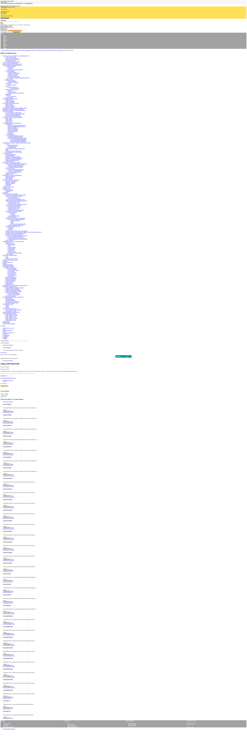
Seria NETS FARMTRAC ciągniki (15, 137)
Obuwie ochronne (12, 247)
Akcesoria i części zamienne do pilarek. (14, 211)
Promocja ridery (6, 322)
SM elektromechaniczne (10, 300)
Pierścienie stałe (9, 283)
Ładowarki (10, 68)
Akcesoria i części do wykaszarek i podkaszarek (15, 218)
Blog (4, 47)
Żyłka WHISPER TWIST (8, 616)
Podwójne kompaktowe (10, 280)
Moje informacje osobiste (8, 726)
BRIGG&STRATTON (8, 330)
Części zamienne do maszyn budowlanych (16, 237)
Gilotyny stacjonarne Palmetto (14, 293)
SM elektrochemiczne (10, 299)
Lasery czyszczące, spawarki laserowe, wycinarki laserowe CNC (16, 55)
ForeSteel (5, 338)
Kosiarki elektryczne (12, 146)
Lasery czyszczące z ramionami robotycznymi (12, 63)
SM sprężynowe (9, 298)
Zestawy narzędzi (9, 79)
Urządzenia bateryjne (7, 153)
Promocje (5, 37)
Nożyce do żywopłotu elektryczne (15, 170)
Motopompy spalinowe (7, 264)
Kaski (9, 246)
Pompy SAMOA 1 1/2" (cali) (12, 317)
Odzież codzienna (9, 254)
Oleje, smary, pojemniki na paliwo (10, 255)
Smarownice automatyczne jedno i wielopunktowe (13, 297)
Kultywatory (8, 185)
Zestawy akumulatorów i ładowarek (15, 69)
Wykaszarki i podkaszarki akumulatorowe (14, 157)
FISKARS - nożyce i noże (8, 186)
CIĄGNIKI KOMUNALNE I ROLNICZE (12, 123)
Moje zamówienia (6, 723)
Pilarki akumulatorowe (10, 155)
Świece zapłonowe (9, 240)
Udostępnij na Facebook (8, 380)
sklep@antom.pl (29, 3)
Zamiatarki (5, 261)
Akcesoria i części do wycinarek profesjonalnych (16, 233)
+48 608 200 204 (18, 3)
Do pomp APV (11, 276)
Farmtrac (5, 44)
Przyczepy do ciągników (8, 111)
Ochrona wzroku (11, 248)
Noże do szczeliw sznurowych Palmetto (14, 291)
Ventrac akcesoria (9, 120)
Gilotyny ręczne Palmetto (13, 294)
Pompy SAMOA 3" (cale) (11, 320)
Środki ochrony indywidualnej (12, 89)
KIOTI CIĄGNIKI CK (13, 127)
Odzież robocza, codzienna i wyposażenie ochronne (13, 241)
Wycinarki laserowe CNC (11, 60)
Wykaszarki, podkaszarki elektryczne (15, 166)
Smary (7, 257)
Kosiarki (7, 144)
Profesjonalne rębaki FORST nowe (10, 98)
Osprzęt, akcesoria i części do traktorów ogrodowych (16, 200)
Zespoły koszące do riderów (14, 206)
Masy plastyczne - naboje (11, 310)
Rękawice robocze (12, 251)
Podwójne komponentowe (11, 278)
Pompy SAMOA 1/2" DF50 (11, 315)
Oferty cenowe (4, 352)
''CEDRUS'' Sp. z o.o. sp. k (8, 328)
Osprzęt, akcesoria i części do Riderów (13, 205)
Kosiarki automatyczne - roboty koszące (14, 152)
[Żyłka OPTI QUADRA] (8, 475)
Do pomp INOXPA (12, 272)
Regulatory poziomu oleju (8, 304)
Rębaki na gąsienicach (10, 101)
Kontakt (4, 48)
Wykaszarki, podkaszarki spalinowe (15, 167)
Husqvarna (5, 40)
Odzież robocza (9, 242)
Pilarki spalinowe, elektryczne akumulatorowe (12, 175)
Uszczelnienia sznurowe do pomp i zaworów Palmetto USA (15, 285)
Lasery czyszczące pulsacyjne (12, 58)
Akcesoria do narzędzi (12, 87)
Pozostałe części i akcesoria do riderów (16, 210)
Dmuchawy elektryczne (10, 182)
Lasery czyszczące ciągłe (11, 57)
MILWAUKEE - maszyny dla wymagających (12, 65)
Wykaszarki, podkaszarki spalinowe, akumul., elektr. (16, 163)
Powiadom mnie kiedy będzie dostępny (8, 378)
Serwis (4, 38)
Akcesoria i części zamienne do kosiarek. (14, 196)
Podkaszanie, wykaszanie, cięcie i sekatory (11, 162)
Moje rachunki (6, 724)
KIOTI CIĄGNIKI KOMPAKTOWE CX (17, 126)
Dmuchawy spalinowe (10, 183)
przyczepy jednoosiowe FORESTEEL (13, 112)
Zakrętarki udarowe (12, 84)
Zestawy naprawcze (10, 281)
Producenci (3, 325)
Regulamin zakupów (71, 725)
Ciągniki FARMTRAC (10, 134)
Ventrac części (8, 121)
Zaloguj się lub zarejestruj (8, 1)
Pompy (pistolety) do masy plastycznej (13, 309)
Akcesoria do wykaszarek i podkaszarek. (16, 219)
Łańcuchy (13, 213)
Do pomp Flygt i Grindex (13, 270)
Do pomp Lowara (12, 273)
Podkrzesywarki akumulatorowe (12, 160)
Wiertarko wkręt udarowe (13, 82)
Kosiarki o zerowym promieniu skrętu (13, 150)
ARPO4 (7, 307)
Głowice (12, 221)
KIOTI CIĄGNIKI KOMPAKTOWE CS (16, 125)
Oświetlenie (8, 95)
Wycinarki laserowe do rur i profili (13, 61)
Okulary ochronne (12, 91)
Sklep (4, 36)
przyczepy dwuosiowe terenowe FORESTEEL (15, 113)
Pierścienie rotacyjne (10, 284)
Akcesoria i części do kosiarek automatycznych (15, 199)
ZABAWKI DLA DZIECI (8, 265)
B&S (4, 329)
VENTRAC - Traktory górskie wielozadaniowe (13, 117)
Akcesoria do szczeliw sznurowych (10, 286)
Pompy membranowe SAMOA (9, 313)
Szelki (12, 222)
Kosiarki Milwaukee (12, 72)
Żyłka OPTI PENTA (7, 573)
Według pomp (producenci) (11, 268)
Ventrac (4, 41)
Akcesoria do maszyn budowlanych (15, 236)
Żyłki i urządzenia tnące (16, 220)
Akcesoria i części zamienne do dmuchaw (14, 234)
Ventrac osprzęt (9, 119)
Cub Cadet (5, 333)
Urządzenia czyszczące (7, 189)
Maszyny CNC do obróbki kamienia (10, 62)
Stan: (2, 369)
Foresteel (5, 45)
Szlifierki (5, 263)
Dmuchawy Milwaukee (13, 74)
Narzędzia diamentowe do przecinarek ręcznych (18, 239)
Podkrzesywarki (6, 188)
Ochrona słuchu (11, 249)
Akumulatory (11, 67)
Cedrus (4, 331)
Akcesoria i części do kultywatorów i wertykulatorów (16, 230)
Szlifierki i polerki (9, 97)
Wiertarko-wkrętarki (10, 161)
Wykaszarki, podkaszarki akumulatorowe (16, 164)
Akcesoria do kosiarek (12, 197)
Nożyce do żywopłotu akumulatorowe (13, 159)
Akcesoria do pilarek (15, 88)
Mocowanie (8, 83)
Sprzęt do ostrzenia (12, 217)
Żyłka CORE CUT (6, 700)
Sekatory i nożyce (9, 174)
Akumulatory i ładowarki (11, 66)
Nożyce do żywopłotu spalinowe (15, 171)
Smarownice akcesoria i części (12, 302)
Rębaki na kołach (9, 99)
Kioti (4, 43)
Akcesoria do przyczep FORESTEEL (13, 116)
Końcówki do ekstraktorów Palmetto (13, 290)
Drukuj (4, 381)
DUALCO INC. (6, 335)
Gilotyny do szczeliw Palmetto (12, 292)
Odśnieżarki (5, 192)
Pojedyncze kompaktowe (11, 279)
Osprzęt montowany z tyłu (13, 203)
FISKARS (5, 337)
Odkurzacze (8, 191)
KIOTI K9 (10, 133)
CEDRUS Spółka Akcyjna (8, 332)
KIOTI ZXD (11, 132)
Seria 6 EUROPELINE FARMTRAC (18, 140)
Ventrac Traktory (9, 118)
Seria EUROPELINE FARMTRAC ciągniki (17, 138)
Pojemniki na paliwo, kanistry (12, 258)
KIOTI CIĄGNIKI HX (13, 131)
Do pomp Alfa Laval (12, 275)
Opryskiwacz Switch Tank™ (14, 76)
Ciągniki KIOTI (9, 124)
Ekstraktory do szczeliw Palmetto (12, 288)
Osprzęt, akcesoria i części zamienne (10, 193)
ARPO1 (7, 305)
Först (4, 42)
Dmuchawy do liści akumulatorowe (13, 156)
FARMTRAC (6, 336)
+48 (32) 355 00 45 (8, 3)
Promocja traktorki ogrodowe (9, 323)
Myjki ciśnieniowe (9, 190)
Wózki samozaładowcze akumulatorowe (11, 312)
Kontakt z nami (4, 2)
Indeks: (2, 366)
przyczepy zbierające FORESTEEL (13, 115)
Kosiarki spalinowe (12, 147)
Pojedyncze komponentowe (11, 277)
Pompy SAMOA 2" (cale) (11, 319)
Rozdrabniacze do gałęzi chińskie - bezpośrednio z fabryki (15, 108)
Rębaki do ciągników (10, 102)
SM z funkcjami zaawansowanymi (13, 301)
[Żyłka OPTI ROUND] (8, 360)
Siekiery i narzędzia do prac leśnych (10, 259)
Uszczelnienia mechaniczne (8, 266)
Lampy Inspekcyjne (12, 96)
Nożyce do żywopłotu (12, 75)
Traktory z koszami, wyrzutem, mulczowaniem (15, 148)
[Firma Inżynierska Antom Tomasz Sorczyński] (10, 5)
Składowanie (8, 94)
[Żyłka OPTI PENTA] (8, 571)
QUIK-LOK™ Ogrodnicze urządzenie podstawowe (18, 77)
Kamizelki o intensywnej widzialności (16, 92)
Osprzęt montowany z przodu (14, 201)
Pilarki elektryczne (9, 177)
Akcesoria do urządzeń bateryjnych (13, 226)
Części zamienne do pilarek (13, 215)
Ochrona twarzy (11, 250)
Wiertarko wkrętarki (12, 81)
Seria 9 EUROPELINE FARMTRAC (18, 141)
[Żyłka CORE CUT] (7, 698)
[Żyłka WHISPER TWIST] (9, 613)
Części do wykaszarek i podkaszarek (15, 225)
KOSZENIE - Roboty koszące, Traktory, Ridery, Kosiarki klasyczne (17, 142)
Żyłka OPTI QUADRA (7, 478)
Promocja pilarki (6, 321)
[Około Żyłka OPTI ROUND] (8, 345)
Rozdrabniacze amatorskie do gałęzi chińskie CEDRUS (14, 110)
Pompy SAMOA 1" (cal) (11, 316)
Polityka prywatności (71, 724)
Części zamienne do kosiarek (14, 198)
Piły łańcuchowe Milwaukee (14, 73)
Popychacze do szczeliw (11, 295)
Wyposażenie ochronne (10, 243)
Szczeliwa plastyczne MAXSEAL (10, 308)
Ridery (7, 149)
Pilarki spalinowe (9, 178)
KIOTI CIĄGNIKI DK (13, 128)
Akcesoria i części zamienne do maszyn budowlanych (17, 235)
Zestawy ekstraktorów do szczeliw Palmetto (14, 287)
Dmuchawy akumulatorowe (11, 181)
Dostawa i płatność (132, 723)
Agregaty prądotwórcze (8, 262)
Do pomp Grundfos (12, 269)
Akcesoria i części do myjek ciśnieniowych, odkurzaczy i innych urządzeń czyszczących (24, 232)
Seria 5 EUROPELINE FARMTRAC (18, 139)
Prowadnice (13, 214)
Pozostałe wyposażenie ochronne (15, 253)
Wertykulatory (8, 184)
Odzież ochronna (11, 244)
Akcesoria (8, 86)
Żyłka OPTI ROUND (7, 347)
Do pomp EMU (11, 271)
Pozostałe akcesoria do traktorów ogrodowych (17, 204)
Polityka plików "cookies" (72, 726)
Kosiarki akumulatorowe (13, 145)
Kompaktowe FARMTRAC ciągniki (15, 135)
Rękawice (10, 90)
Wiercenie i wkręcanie (10, 80)
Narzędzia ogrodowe (10, 70)
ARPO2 (7, 306)
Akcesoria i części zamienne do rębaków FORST (16, 195)
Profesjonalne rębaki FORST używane (11, 103)
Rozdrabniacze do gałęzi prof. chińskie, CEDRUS (13, 109)
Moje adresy (5, 725)
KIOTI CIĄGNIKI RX (13, 130)
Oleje (7, 256)
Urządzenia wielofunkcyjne (11, 172)
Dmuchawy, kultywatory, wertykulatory (11, 179)
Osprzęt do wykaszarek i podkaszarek (18, 224)
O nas (4, 35)
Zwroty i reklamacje (132, 724)
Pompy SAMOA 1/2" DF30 (11, 314)
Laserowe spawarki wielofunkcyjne (13, 59)
